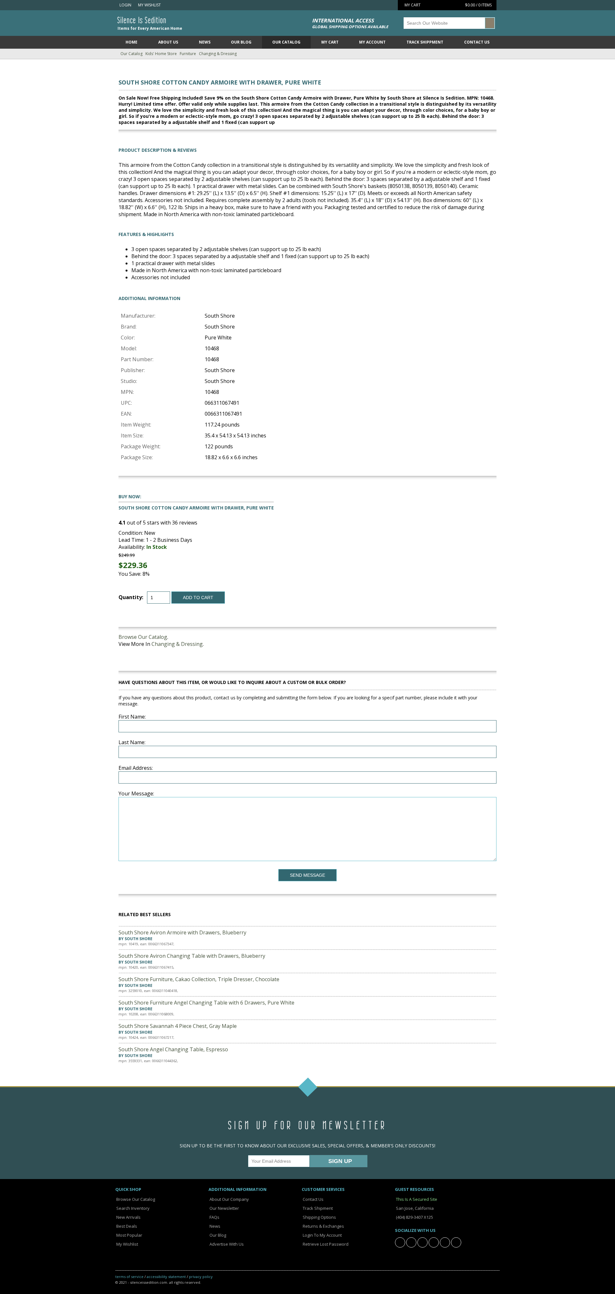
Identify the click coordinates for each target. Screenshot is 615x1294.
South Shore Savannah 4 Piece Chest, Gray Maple (178, 1026)
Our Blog (241, 42)
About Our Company (229, 1199)
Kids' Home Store (161, 53)
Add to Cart (198, 597)
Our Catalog (286, 42)
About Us (168, 42)
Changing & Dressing (218, 53)
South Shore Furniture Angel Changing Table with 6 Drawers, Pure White (206, 1002)
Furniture (188, 53)
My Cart (330, 42)
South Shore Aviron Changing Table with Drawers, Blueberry (192, 955)
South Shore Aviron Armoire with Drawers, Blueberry (182, 932)
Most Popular (128, 1235)
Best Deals (126, 1226)
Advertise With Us (226, 1244)
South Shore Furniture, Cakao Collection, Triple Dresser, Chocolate (199, 979)
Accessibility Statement (166, 1276)
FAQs (214, 1217)
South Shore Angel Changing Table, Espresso (173, 1049)
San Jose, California (414, 1208)
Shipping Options (319, 1217)
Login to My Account (322, 1235)
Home (131, 42)
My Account (372, 42)
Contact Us (476, 42)
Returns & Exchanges (323, 1226)
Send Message (307, 875)
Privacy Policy (201, 1276)
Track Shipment (317, 1208)
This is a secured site (416, 1199)
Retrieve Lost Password (325, 1244)
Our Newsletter (224, 1208)
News (204, 42)
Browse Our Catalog (143, 636)
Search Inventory (132, 1208)
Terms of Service (129, 1276)
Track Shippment (424, 42)
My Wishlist (148, 5)
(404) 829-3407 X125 (414, 1217)
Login (125, 5)
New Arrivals (128, 1217)
